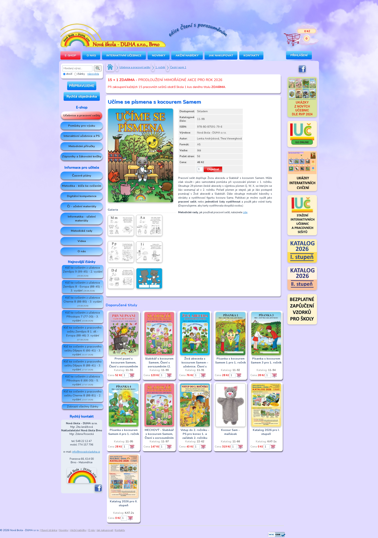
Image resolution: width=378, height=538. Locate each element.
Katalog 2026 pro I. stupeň (266, 432)
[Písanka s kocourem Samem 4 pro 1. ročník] (123, 426)
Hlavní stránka (48, 530)
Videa (82, 241)
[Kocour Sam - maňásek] (230, 426)
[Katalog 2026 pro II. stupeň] (123, 497)
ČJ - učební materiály (81, 206)
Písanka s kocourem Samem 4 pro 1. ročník (123, 432)
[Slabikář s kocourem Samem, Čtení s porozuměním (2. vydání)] (159, 355)
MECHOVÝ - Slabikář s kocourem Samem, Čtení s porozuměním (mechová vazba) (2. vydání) (159, 438)
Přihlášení (299, 55)
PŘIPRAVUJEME (81, 85)
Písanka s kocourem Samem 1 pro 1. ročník (230, 360)
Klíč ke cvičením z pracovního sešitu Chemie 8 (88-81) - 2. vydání (83, 395)
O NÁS (91, 55)
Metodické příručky (82, 146)
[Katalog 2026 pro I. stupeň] (266, 426)
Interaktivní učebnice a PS (82, 136)
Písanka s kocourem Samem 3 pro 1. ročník (266, 360)
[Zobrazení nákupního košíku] (298, 35)
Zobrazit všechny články (82, 406)
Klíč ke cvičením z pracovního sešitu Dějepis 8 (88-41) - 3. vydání (83, 365)
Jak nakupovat (221, 55)
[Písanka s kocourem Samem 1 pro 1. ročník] (230, 355)
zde (245, 212)
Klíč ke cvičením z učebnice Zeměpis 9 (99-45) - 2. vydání (82, 271)
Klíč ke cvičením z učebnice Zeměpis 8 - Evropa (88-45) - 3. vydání (82, 286)
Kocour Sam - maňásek (230, 432)
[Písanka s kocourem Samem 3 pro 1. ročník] (266, 355)
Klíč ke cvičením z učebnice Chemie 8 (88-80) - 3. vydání (83, 301)
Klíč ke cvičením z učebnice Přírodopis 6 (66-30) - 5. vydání (82, 380)
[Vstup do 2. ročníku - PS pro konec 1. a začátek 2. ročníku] (195, 426)
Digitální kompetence (81, 196)
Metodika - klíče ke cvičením (81, 186)
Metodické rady (81, 231)
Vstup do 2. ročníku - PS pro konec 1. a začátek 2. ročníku (195, 434)
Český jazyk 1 (178, 67)
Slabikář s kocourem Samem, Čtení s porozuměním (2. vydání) (159, 364)
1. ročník (160, 67)
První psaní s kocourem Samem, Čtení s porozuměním (123, 362)
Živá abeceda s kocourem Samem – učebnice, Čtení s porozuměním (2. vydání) (195, 366)
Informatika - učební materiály (82, 218)
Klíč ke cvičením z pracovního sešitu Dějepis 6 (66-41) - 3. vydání (83, 350)
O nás (82, 251)
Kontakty (251, 55)
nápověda (93, 74)
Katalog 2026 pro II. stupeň (123, 503)
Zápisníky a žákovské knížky (81, 156)
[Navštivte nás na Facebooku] (98, 491)
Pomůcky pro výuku (81, 126)
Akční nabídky (187, 55)
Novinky (158, 55)
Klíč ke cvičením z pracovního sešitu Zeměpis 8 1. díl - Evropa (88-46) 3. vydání (83, 333)
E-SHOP (70, 55)
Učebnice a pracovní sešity (81, 115)
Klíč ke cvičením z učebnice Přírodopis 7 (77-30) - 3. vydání (82, 316)
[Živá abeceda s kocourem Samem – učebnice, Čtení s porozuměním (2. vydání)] (195, 355)
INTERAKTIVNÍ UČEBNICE (124, 55)
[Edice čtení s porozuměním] (197, 30)
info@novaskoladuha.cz (86, 452)
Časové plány (81, 175)
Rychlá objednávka (82, 96)
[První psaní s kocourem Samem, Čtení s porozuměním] (123, 355)
